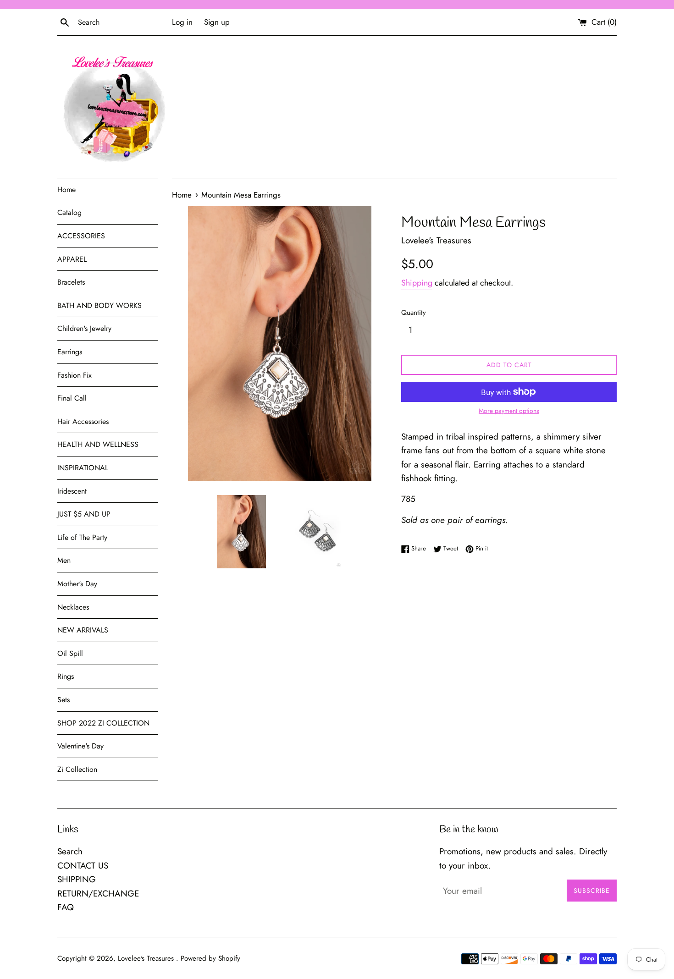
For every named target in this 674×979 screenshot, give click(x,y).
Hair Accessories (83, 421)
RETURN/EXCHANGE (98, 893)
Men (64, 560)
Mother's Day (77, 583)
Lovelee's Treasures (147, 958)
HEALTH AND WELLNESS (97, 444)
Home (66, 189)
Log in (182, 22)
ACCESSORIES (81, 236)
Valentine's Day (80, 746)
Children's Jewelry (84, 328)
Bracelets (71, 282)
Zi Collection (77, 769)
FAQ (65, 907)
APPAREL (72, 259)
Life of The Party (82, 537)
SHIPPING (76, 879)
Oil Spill (70, 653)
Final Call (72, 398)
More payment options (509, 410)
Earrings (69, 351)
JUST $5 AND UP (83, 514)
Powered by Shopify (210, 958)
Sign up (217, 22)
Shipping (416, 283)
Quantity (413, 313)
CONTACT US (82, 865)
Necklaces (73, 607)
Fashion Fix (74, 375)
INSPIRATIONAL (82, 467)
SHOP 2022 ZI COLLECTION (103, 723)
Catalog (69, 212)
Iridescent (72, 491)
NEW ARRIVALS (82, 630)
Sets (63, 699)
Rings (65, 676)
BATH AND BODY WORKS (99, 305)
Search (70, 851)
